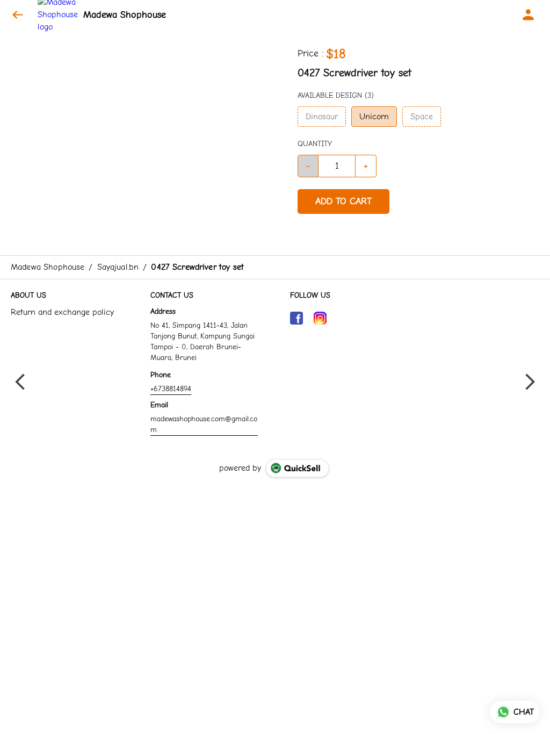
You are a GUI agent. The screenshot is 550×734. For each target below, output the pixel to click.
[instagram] (320, 318)
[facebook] (296, 318)
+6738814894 (170, 388)
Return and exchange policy (62, 312)
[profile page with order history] (528, 15)
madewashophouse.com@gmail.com (203, 424)
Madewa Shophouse (124, 15)
